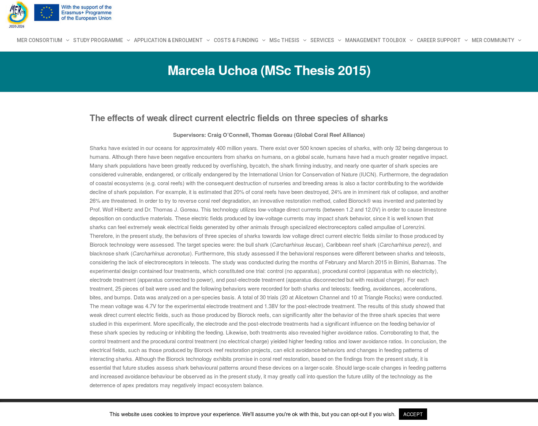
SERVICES (322, 40)
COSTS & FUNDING (236, 40)
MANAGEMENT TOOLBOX (375, 40)
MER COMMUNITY (493, 40)
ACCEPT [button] (413, 414)
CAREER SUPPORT (439, 40)
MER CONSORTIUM (39, 40)
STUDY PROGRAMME (98, 40)
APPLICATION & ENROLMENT (168, 40)
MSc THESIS (284, 40)
